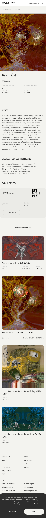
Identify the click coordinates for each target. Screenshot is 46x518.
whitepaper (28, 487)
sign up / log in (34, 3)
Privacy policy (7, 487)
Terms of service (8, 484)
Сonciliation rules (8, 490)
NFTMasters (5, 92)
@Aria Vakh (5, 268)
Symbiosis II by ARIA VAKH (17, 263)
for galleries (6, 471)
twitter (26, 464)
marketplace (7, 464)
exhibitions (6, 467)
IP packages (29, 484)
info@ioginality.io (30, 490)
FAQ (3, 474)
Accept (34, 511)
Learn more (12, 511)
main (4, 460)
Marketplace (6, 9)
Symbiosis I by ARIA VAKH (17, 332)
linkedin (27, 467)
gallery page (11, 212)
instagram (28, 460)
